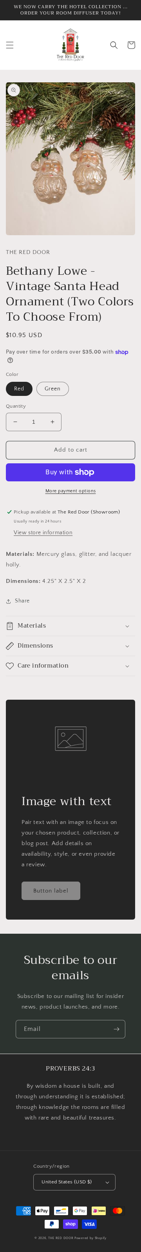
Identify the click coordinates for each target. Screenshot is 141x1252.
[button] (9, 45)
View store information (43, 533)
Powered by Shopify (90, 1238)
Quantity (16, 406)
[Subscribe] (116, 1029)
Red (19, 389)
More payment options (70, 491)
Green (53, 389)
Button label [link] (51, 890)
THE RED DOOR (61, 1238)
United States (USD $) (67, 1182)
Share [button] (22, 601)
